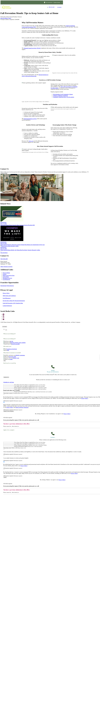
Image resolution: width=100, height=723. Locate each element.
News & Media (6, 272)
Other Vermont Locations (6, 266)
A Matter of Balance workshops (60, 95)
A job (11, 341)
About (42, 7)
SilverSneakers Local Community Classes (63, 94)
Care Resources (6, 279)
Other (11, 359)
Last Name (16, 386)
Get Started (59, 7)
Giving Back (6, 276)
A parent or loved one (12, 349)
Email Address (17, 389)
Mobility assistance (20, 355)
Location (15, 393)
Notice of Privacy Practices (22, 407)
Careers (28, 7)
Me (8, 350)
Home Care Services (19, 7)
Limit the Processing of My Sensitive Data (13, 303)
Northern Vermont (56, 2)
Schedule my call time (8, 382)
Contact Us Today (4, 173)
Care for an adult (16, 344)
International (3, 285)
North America (10, 285)
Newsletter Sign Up (7, 278)
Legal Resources (7, 298)
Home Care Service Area (8, 275)
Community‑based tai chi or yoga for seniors (63, 97)
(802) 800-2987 (4, 258)
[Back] (4, 329)
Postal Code (17, 391)
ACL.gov (31, 141)
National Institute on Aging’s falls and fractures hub (35, 75)
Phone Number (17, 387)
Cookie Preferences (7, 305)
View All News (4, 252)
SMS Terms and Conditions (9, 295)
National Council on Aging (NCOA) (32, 48)
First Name (17, 384)
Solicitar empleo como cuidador (18, 342)
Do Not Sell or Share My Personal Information (14, 300)
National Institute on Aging (30, 118)
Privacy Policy (6, 293)
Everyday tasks (12, 356)
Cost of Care (35, 7)
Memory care (16, 358)
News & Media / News (5, 18)
